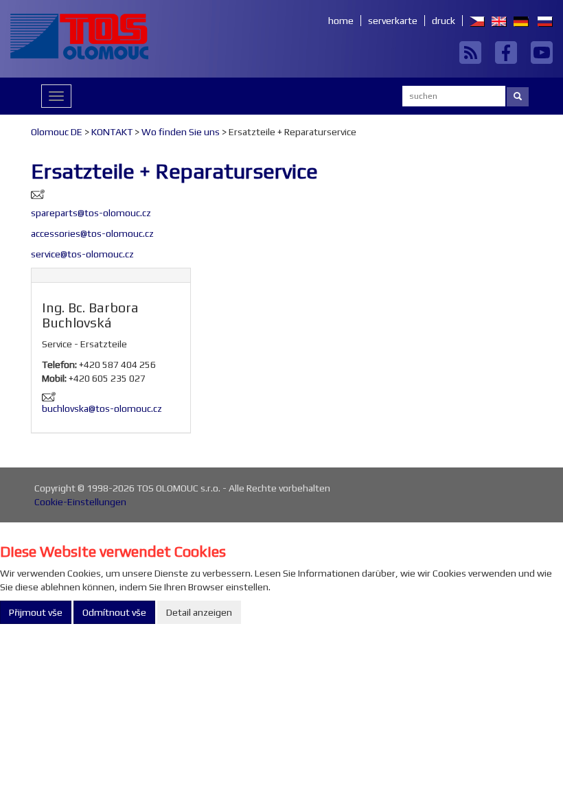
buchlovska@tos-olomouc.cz (102, 408)
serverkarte (392, 20)
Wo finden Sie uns (180, 131)
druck (443, 20)
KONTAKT (112, 131)
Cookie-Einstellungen (80, 501)
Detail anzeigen (199, 612)
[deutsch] (518, 20)
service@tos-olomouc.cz (82, 253)
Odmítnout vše (114, 612)
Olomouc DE (56, 131)
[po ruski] (542, 20)
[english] (496, 20)
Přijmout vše (35, 612)
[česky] (474, 20)
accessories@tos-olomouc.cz (92, 233)
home (341, 20)
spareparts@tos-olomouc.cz (91, 212)
